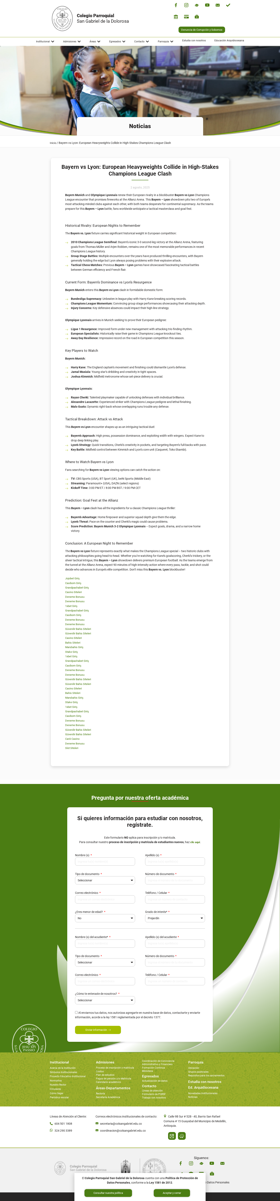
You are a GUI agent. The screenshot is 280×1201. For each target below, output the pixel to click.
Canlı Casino (72, 738)
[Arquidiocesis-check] (228, 5)
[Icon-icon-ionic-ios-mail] (218, 5)
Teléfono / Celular (156, 892)
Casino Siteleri (73, 592)
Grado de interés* (156, 911)
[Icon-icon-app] (176, 17)
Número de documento (160, 874)
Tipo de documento (87, 874)
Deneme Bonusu (74, 596)
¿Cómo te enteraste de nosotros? (96, 993)
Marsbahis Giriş (74, 647)
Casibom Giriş (73, 583)
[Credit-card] (186, 17)
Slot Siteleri (71, 748)
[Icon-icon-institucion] (197, 5)
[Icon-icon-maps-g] (172, 1136)
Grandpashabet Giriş (77, 587)
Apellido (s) (152, 855)
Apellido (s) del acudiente (161, 937)
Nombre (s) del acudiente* (92, 937)
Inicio (53, 142)
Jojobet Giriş (72, 578)
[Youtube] (207, 5)
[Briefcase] (197, 17)
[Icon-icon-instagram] (186, 5)
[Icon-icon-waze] (182, 1136)
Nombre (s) (82, 855)
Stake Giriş (71, 651)
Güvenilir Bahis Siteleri (78, 628)
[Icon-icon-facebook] (176, 5)
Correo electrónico (87, 892)
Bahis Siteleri (72, 642)
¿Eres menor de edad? (89, 911)
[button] (45, 41)
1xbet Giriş (71, 606)
